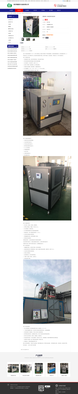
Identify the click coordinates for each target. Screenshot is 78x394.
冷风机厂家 (10, 31)
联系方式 (59, 10)
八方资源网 (16, 388)
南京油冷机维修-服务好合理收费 (13, 55)
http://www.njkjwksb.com (25, 349)
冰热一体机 (19, 13)
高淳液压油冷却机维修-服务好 (13, 66)
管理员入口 (23, 388)
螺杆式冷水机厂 (64, 375)
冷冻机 (9, 24)
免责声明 (19, 388)
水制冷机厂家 (10, 35)
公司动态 (43, 10)
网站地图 (26, 388)
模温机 (9, 26)
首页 (11, 13)
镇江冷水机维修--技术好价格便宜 (13, 53)
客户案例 (51, 10)
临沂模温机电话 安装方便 (12, 68)
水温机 (9, 40)
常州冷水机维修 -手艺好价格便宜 (13, 59)
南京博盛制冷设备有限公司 (21, 386)
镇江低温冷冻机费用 (13, 375)
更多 (17, 46)
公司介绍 (35, 10)
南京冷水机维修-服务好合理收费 (13, 57)
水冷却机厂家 (10, 37)
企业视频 (27, 10)
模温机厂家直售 (51, 375)
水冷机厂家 (10, 19)
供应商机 (19, 10)
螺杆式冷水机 (10, 28)
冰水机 (9, 33)
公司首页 (11, 10)
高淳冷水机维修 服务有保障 (12, 48)
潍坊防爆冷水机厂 (26, 375)
